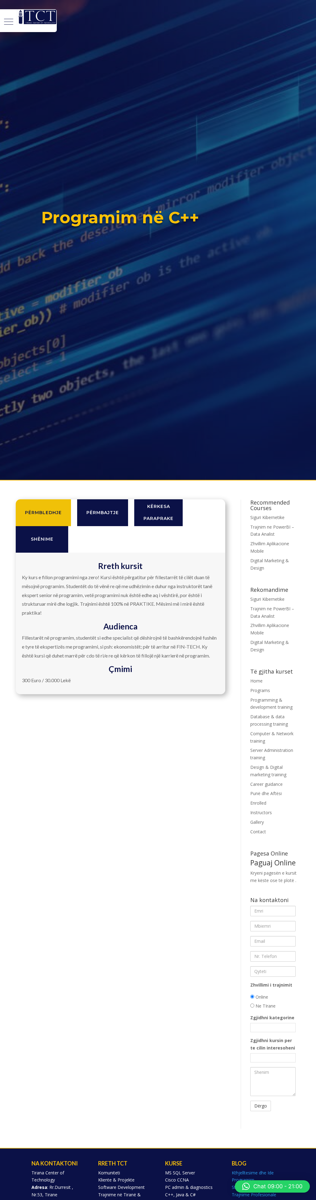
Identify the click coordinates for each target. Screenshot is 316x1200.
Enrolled (258, 803)
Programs (260, 690)
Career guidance (266, 784)
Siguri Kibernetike (267, 517)
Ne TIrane (265, 1006)
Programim (243, 1180)
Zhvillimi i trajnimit (271, 985)
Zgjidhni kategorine (272, 1018)
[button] (272, 1186)
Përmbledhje (43, 512)
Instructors (261, 812)
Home (256, 681)
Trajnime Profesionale (254, 1195)
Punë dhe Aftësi (266, 793)
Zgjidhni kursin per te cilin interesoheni (272, 1044)
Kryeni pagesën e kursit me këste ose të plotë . (273, 871)
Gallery (257, 822)
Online (261, 997)
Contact (258, 832)
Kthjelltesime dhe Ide (253, 1173)
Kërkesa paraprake (158, 512)
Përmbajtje (102, 512)
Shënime (42, 539)
